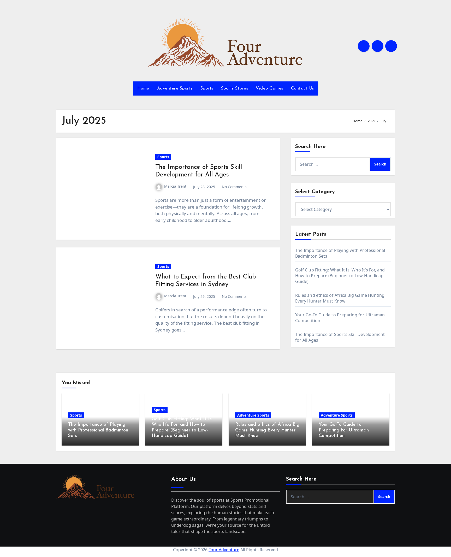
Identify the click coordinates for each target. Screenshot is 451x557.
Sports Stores (234, 88)
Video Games (269, 88)
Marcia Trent (175, 186)
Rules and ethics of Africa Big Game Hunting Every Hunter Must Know (340, 298)
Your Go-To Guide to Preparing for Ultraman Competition (344, 430)
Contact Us (302, 88)
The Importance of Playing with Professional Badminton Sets (98, 430)
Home (143, 88)
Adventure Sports (175, 88)
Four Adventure (224, 550)
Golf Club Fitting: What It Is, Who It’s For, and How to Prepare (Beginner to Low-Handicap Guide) (340, 275)
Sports (206, 88)
